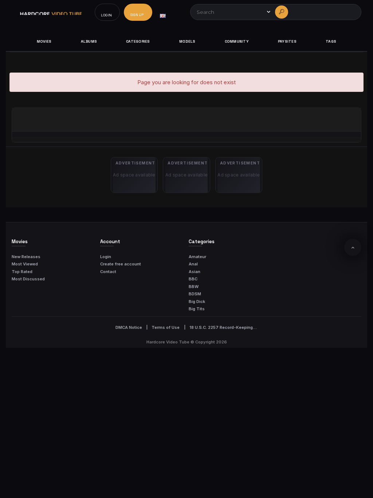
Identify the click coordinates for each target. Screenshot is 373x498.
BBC (193, 278)
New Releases (26, 256)
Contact (108, 271)
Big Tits (197, 308)
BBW (194, 286)
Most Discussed (28, 278)
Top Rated (22, 271)
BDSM (195, 293)
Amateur (197, 256)
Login (105, 256)
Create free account (120, 263)
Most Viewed (25, 263)
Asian (194, 271)
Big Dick (197, 301)
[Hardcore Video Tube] (51, 12)
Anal (193, 263)
